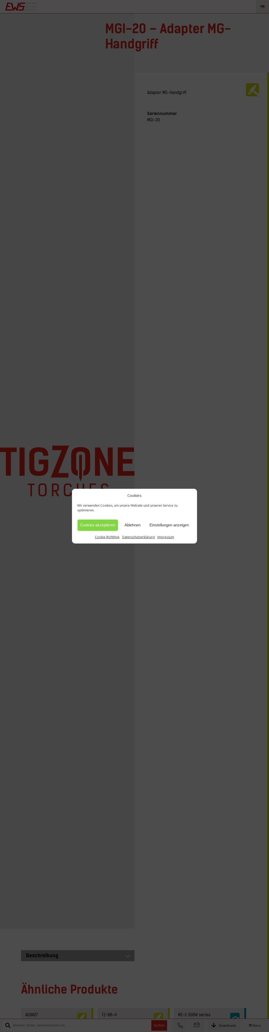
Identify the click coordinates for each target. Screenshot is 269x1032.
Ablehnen (133, 525)
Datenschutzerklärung (138, 537)
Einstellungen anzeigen (169, 525)
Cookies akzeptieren (97, 525)
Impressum (165, 537)
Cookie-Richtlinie (107, 537)
